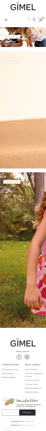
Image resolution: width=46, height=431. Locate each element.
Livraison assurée (32, 380)
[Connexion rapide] (33, 19)
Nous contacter (31, 370)
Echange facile (31, 384)
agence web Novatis (28, 425)
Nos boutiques (8, 374)
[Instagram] (27, 357)
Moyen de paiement (33, 388)
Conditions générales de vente (34, 375)
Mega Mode (30, 421)
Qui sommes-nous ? (10, 370)
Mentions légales (9, 377)
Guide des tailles (32, 392)
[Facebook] (19, 357)
